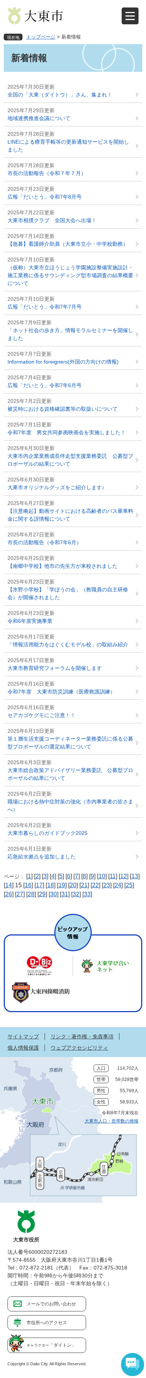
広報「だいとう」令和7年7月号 (44, 307)
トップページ (40, 37)
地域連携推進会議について (38, 118)
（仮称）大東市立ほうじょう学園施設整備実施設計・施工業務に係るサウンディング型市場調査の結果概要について (70, 275)
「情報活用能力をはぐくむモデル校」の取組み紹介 (67, 644)
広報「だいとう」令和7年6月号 (44, 385)
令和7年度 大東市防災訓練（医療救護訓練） (61, 692)
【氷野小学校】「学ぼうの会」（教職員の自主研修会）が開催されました (67, 593)
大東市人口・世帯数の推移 (112, 1121)
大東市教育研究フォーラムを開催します (54, 668)
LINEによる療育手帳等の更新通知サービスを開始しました (68, 146)
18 (50, 885)
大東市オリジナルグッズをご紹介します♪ (55, 487)
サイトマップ (23, 1036)
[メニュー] (130, 15)
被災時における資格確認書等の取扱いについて (62, 409)
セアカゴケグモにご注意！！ (41, 715)
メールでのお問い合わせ (51, 1304)
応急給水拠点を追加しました (41, 857)
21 (84, 885)
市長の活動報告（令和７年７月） (46, 173)
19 (61, 885)
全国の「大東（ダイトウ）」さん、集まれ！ (59, 95)
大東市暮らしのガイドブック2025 (47, 833)
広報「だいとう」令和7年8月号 (44, 197)
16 (28, 885)
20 (73, 885)
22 (95, 885)
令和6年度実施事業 (29, 621)
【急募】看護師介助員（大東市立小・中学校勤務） (70, 244)
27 (19, 894)
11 (113, 876)
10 (101, 876)
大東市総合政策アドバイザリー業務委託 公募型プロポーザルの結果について (70, 774)
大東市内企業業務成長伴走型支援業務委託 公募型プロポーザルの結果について (70, 460)
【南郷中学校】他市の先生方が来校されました (62, 566)
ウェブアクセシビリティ (79, 1048)
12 (123, 876)
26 (8, 894)
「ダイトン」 (51, 1345)
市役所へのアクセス (47, 1322)
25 (129, 885)
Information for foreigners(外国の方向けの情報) (63, 362)
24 (118, 885)
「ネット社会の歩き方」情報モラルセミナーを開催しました (70, 334)
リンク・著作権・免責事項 (82, 1036)
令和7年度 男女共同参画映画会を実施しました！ (66, 432)
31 (64, 894)
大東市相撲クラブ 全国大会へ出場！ (54, 220)
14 (8, 885)
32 (76, 894)
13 (134, 876)
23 (106, 885)
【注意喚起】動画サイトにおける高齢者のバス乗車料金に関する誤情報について (70, 515)
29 (42, 894)
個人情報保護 (23, 1048)
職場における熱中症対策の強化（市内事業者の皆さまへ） (70, 805)
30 (53, 894)
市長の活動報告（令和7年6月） (44, 542)
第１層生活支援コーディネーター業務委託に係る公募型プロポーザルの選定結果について (70, 743)
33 (87, 894)
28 (31, 894)
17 (39, 885)
